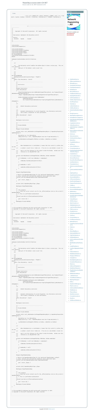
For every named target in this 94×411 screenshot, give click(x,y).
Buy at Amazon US (70, 33)
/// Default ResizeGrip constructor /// (24, 107)
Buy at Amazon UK (70, 34)
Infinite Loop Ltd (52, 409)
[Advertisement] (72, 57)
